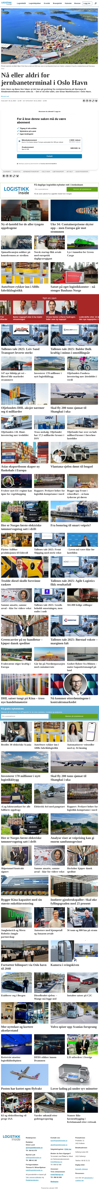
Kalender (68, 3)
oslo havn (46, 171)
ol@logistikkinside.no (33, 1157)
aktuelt (70, 171)
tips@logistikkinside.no (59, 1141)
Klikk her (67, 1149)
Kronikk (47, 3)
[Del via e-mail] (90, 100)
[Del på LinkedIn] (87, 100)
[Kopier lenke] (93, 100)
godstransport (82, 171)
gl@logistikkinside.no (34, 1148)
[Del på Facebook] (83, 100)
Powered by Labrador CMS (49, 1188)
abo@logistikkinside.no (59, 1145)
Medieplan (54, 1182)
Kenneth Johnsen (81, 1169)
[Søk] (95, 3)
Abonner (77, 3)
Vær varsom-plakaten (33, 1177)
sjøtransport (58, 171)
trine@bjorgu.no (56, 1162)
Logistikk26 (21, 3)
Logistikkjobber (35, 3)
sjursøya (7, 171)
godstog (16, 171)
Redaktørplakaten (32, 1180)
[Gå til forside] (7, 3)
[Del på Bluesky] (96, 100)
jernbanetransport (31, 171)
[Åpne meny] (3, 10)
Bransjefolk (57, 3)
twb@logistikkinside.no (34, 1170)
